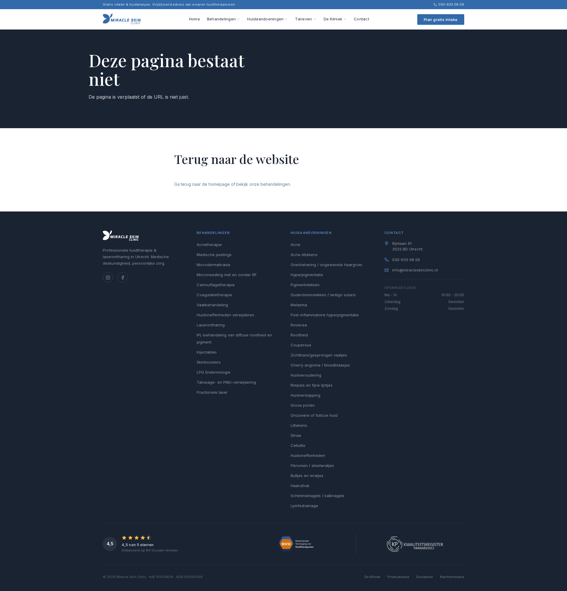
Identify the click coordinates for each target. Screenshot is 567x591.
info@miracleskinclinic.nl (415, 270)
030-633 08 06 (451, 4)
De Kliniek (333, 19)
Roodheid (299, 335)
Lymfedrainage (304, 505)
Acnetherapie (209, 244)
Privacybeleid (398, 577)
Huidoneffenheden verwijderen (225, 314)
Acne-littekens (304, 254)
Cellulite (298, 445)
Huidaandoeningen (265, 19)
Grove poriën (303, 405)
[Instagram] (108, 277)
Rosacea (299, 325)
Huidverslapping (305, 395)
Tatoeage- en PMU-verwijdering (226, 382)
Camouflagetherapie (216, 284)
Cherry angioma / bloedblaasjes (320, 365)
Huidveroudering (306, 375)
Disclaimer (424, 577)
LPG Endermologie (213, 372)
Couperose (301, 345)
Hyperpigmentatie (307, 274)
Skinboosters (209, 362)
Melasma (299, 304)
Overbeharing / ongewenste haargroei (326, 264)
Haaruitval (300, 485)
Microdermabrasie (213, 264)
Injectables (207, 352)
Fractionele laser (212, 392)
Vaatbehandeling (212, 304)
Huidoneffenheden (308, 455)
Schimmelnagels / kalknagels (317, 495)
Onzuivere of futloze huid (314, 415)
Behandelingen (221, 19)
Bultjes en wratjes (307, 475)
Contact (361, 19)
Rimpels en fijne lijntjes (312, 385)
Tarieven (303, 19)
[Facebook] (123, 277)
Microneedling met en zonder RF (227, 274)
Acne (295, 244)
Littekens (299, 425)
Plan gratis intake (441, 19)
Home (194, 19)
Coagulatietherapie (214, 294)
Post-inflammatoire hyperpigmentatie (325, 314)
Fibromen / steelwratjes (312, 465)
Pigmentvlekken (305, 284)
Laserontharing (211, 325)
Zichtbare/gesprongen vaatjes (319, 355)
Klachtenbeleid (452, 577)
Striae (296, 435)
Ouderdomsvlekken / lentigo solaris (323, 294)
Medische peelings (214, 254)
